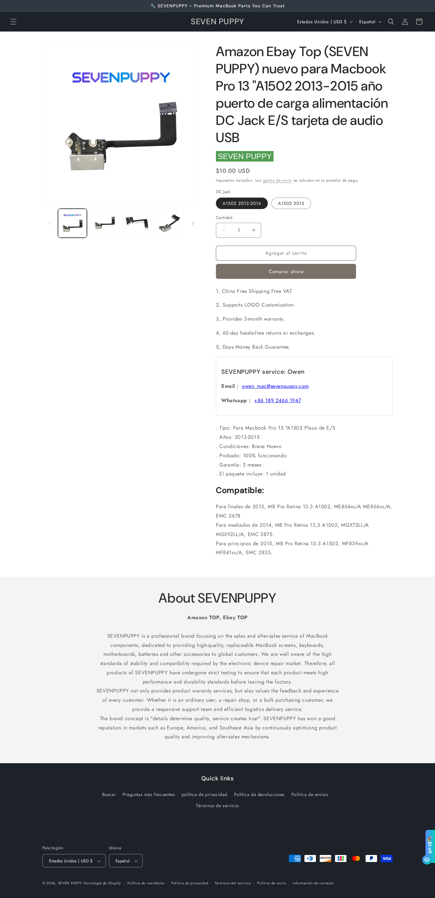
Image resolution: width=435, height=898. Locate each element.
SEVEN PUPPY (245, 156)
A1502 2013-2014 (242, 203)
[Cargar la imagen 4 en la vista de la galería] (169, 223)
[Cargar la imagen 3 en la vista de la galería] (137, 223)
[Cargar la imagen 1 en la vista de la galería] (72, 223)
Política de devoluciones (259, 794)
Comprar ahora (286, 271)
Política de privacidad (189, 883)
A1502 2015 (291, 203)
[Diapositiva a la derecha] (193, 223)
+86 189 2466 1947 (277, 400)
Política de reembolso (146, 883)
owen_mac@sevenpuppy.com (275, 386)
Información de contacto (313, 883)
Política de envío (271, 883)
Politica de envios (309, 794)
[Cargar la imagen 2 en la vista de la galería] (104, 223)
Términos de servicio (217, 805)
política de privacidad (204, 794)
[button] (13, 22)
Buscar (109, 794)
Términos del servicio (233, 883)
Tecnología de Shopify (102, 883)
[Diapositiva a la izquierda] (49, 223)
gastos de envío (277, 180)
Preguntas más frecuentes (149, 794)
